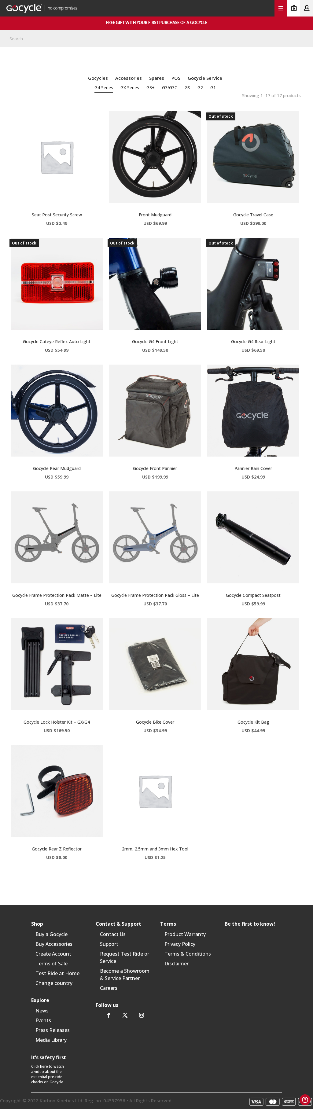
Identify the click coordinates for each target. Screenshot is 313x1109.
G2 (200, 87)
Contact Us (113, 934)
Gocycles (98, 78)
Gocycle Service (205, 78)
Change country (53, 983)
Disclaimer (176, 963)
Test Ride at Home (57, 973)
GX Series (129, 87)
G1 (213, 87)
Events (43, 1020)
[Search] (302, 39)
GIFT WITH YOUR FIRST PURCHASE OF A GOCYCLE (156, 23)
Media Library (51, 1040)
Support (109, 944)
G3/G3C (169, 87)
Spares (156, 78)
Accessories (128, 78)
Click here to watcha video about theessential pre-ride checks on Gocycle (47, 1074)
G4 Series (103, 87)
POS (175, 78)
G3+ (150, 87)
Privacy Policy (179, 944)
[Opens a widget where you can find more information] (305, 1099)
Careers (108, 988)
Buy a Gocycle (51, 934)
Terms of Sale (51, 963)
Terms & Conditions (187, 953)
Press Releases (52, 1030)
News (42, 1010)
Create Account (53, 953)
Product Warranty (185, 934)
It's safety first (48, 1057)
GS (187, 87)
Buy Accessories (53, 944)
